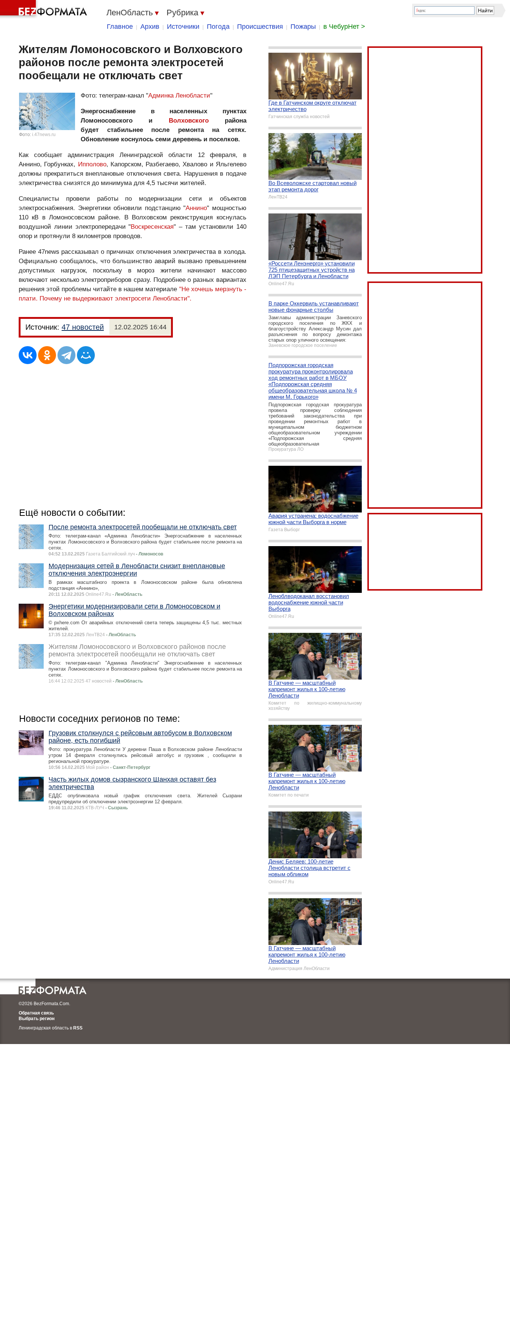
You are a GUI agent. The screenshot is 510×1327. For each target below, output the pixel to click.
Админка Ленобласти (179, 95)
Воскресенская (152, 226)
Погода (218, 26)
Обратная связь (36, 1013)
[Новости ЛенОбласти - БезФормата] (45, 9)
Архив (149, 26)
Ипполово (92, 164)
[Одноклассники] (47, 355)
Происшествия (260, 26)
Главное (120, 26)
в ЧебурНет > (344, 26)
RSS (78, 1028)
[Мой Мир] (86, 355)
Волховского (189, 120)
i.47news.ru (44, 134)
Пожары (303, 26)
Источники (183, 26)
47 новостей (83, 327)
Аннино (196, 208)
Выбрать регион (37, 1018)
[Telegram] (66, 355)
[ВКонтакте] (28, 355)
